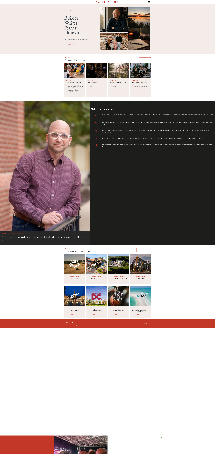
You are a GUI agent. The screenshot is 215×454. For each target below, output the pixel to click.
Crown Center (74, 310)
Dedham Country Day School (118, 278)
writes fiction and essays (155, 138)
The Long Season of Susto (139, 83)
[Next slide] (149, 71)
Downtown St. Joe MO (96, 278)
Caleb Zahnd (107, 2)
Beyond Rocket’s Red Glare (118, 83)
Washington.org (96, 310)
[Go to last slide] (65, 71)
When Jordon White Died (73, 83)
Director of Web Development (130, 114)
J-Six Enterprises (74, 278)
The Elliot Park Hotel (140, 278)
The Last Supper (92, 83)
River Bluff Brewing (118, 310)
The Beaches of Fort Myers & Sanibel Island (140, 311)
